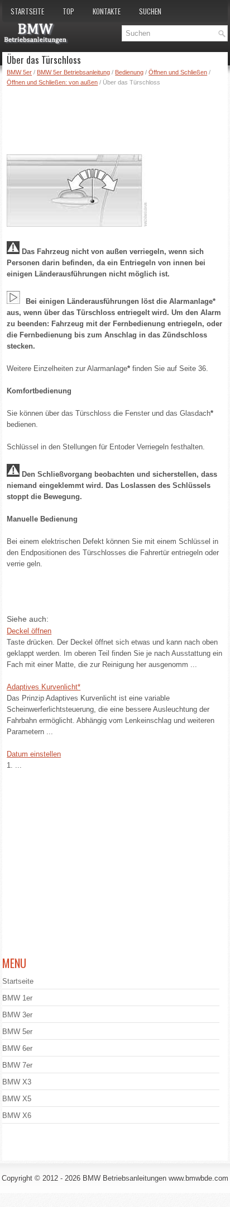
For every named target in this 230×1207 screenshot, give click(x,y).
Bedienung (129, 72)
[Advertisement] (117, 118)
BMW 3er (17, 1015)
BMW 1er (17, 998)
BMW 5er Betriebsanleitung (73, 72)
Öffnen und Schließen (177, 72)
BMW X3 (16, 1082)
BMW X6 (16, 1115)
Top (68, 11)
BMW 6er (17, 1048)
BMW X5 (16, 1099)
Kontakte (107, 11)
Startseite (27, 11)
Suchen (150, 11)
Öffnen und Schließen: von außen (52, 82)
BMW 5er (19, 72)
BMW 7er (17, 1065)
